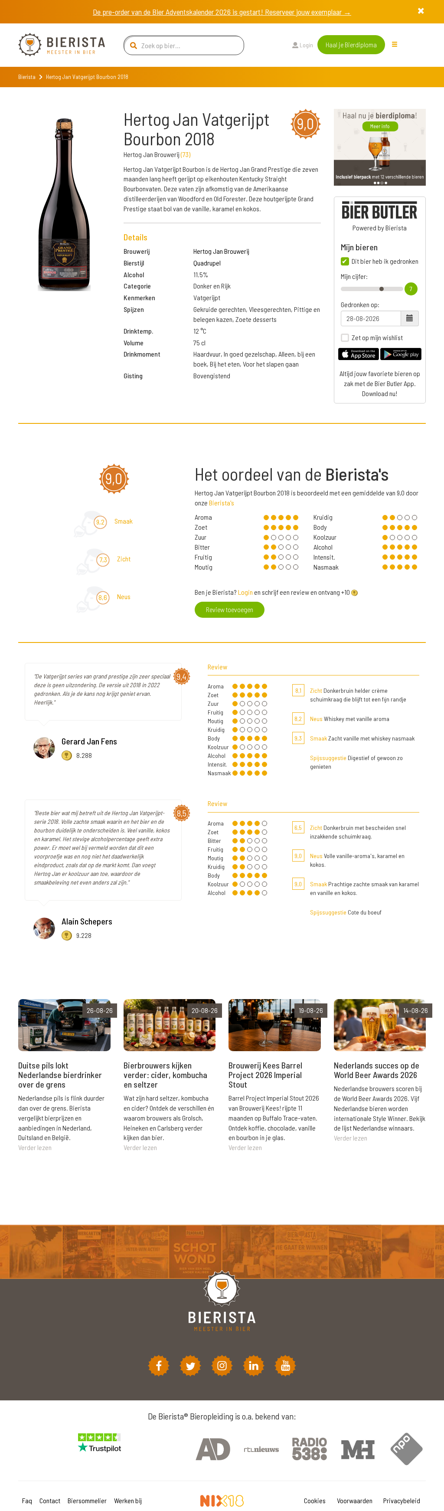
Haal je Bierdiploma (351, 44)
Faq (27, 1500)
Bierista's (221, 502)
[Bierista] (55, 45)
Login (305, 45)
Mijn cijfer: (354, 276)
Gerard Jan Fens (89, 741)
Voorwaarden (354, 1500)
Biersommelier (87, 1500)
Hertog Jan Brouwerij (221, 251)
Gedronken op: (360, 304)
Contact (49, 1500)
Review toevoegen (229, 609)
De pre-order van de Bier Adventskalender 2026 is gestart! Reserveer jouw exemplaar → (222, 11)
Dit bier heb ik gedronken (385, 261)
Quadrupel (207, 263)
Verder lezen (35, 1147)
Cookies (315, 1500)
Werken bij (128, 1500)
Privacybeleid (401, 1500)
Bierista (27, 76)
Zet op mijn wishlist (377, 337)
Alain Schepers (87, 921)
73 (186, 154)
